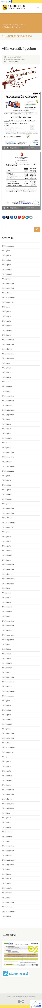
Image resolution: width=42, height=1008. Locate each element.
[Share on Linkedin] (27, 217)
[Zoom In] (24, 148)
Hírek (16, 62)
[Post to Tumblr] (15, 217)
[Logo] (14, 8)
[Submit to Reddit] (23, 217)
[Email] (31, 217)
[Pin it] (19, 217)
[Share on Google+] (11, 217)
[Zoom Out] (20, 148)
